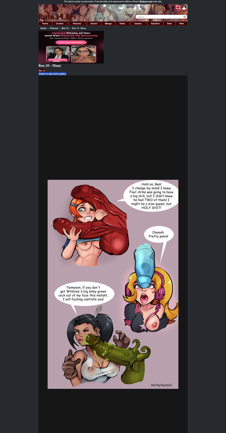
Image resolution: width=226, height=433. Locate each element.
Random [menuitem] (155, 23)
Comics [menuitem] (57, 24)
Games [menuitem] (136, 24)
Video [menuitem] (120, 24)
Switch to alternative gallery (52, 73)
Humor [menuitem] (94, 23)
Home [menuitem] (45, 23)
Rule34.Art (57, 17)
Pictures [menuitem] (75, 24)
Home (43, 28)
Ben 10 (65, 28)
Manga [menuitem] (108, 23)
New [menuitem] (181, 23)
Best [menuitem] (169, 23)
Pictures (54, 28)
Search (186, 17)
